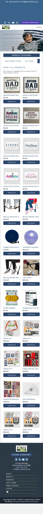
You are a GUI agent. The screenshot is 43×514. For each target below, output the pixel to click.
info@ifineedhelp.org (29, 2)
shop (8, 474)
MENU (39, 27)
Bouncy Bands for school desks (15, 217)
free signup (12, 486)
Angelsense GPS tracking (33, 308)
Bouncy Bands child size (32, 217)
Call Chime (27, 278)
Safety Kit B (27, 430)
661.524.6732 (14, 2)
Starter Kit (7, 338)
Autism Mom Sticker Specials (15, 126)
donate (10, 480)
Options (12, 101)
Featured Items (13, 61)
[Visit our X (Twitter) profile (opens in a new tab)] (9, 22)
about (10, 477)
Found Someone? (30, 22)
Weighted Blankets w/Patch (14, 399)
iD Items (29, 61)
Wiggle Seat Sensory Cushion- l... (16, 247)
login (9, 489)
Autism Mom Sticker (11, 186)
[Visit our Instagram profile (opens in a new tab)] (17, 22)
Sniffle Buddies (9, 308)
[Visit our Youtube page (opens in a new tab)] (13, 22)
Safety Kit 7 (7, 369)
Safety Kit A (7, 430)
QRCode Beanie (29, 399)
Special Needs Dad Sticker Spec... (16, 95)
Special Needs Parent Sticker (15, 156)
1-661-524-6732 (21, 467)
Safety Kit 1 (27, 338)
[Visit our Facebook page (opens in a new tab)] (5, 22)
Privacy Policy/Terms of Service (25, 501)
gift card (11, 483)
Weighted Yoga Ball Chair (33, 247)
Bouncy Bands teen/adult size (15, 278)
